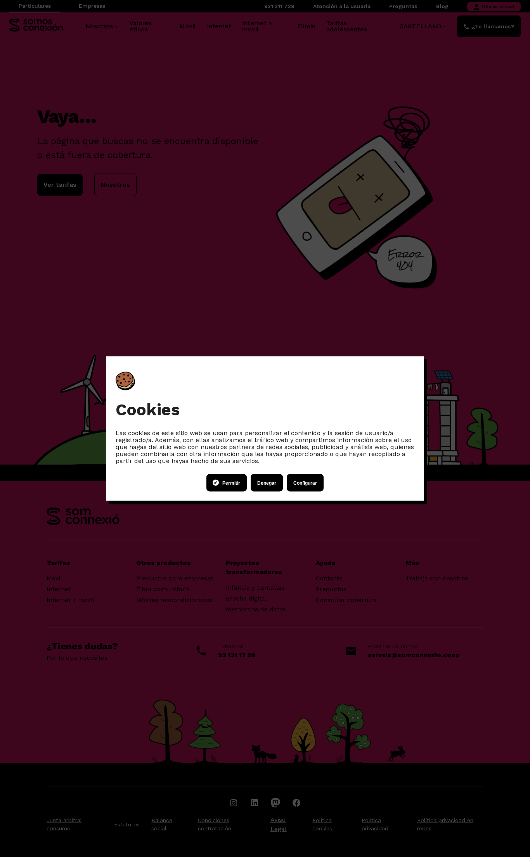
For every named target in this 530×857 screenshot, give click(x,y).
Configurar (305, 482)
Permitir (231, 482)
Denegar (266, 482)
